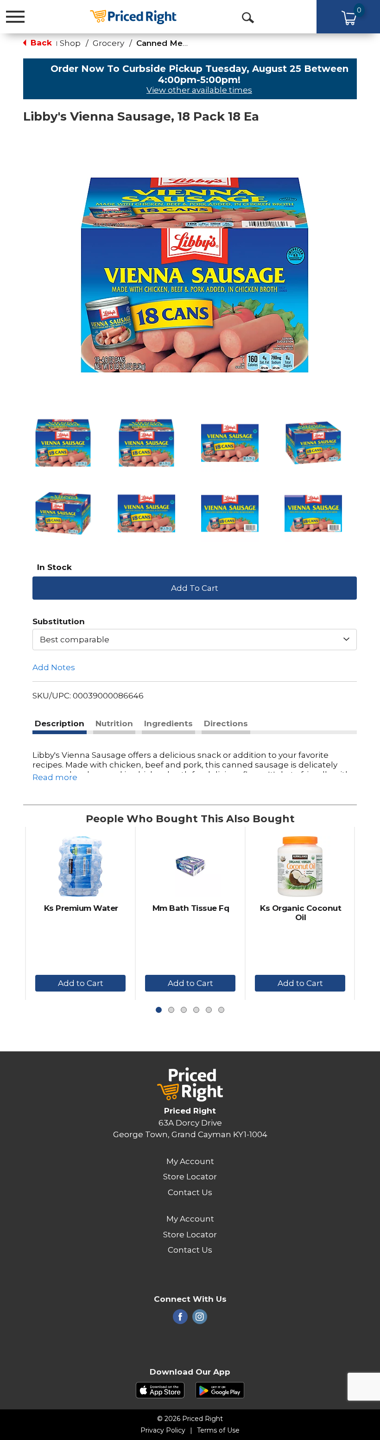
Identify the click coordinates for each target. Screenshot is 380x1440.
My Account (190, 1161)
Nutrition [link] (114, 723)
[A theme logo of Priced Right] (133, 16)
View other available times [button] (199, 90)
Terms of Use (218, 1430)
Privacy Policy (162, 1430)
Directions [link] (226, 723)
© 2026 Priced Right (190, 1418)
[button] (63, 443)
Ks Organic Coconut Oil (300, 912)
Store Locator (190, 1176)
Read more (54, 777)
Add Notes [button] (53, 667)
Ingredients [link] (168, 723)
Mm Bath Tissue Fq (190, 908)
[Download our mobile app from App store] (160, 1389)
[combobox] (194, 639)
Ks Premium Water (81, 908)
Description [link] (59, 723)
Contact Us (190, 1192)
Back (40, 42)
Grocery (108, 43)
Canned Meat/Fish (173, 43)
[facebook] (180, 1319)
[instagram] (199, 1319)
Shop (70, 43)
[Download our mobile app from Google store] (220, 1389)
